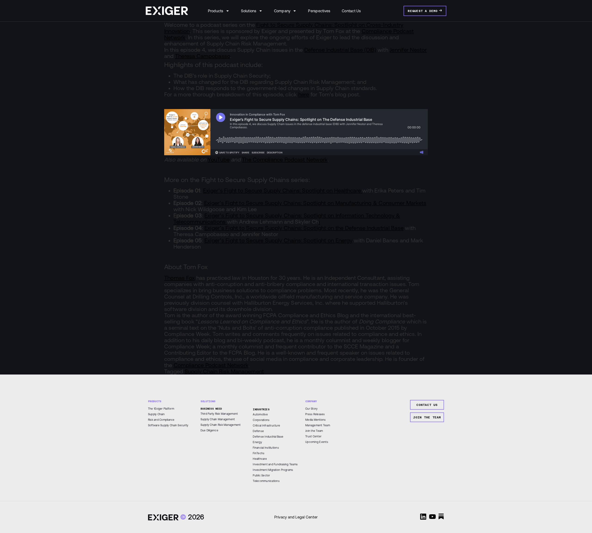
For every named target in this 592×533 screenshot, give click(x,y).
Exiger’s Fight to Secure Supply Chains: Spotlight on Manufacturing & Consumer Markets (315, 203)
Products (215, 11)
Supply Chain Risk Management (224, 371)
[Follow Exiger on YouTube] (432, 516)
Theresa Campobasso (202, 56)
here (303, 94)
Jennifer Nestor (408, 50)
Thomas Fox (179, 278)
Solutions (248, 11)
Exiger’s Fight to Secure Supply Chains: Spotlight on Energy (278, 240)
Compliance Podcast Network (211, 365)
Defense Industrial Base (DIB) (340, 50)
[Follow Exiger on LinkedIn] (423, 516)
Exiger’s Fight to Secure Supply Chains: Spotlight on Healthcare (282, 190)
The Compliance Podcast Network (284, 159)
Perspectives (319, 11)
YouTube (219, 159)
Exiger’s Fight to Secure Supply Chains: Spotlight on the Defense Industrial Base (304, 228)
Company (282, 11)
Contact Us (351, 11)
